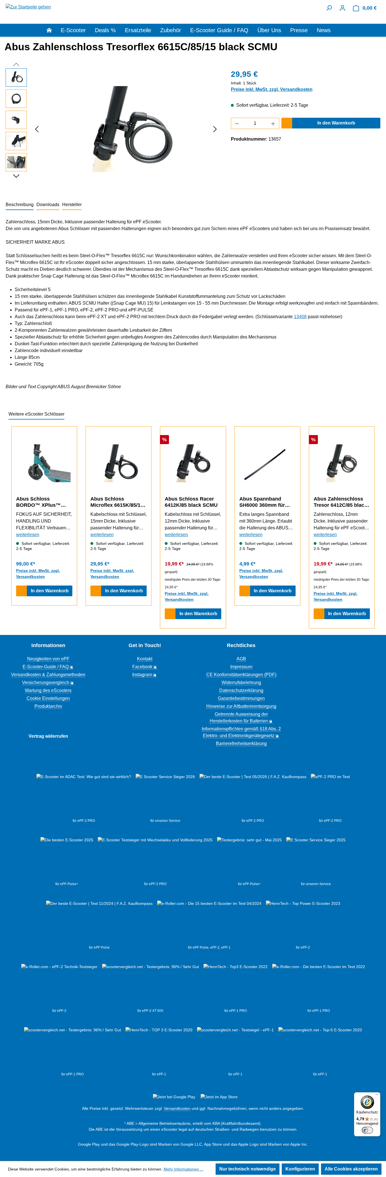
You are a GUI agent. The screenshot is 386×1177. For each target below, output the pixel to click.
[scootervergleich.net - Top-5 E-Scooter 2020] (320, 1049)
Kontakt (144, 658)
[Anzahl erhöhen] (273, 123)
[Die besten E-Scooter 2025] (66, 859)
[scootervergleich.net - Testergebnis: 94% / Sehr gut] (235, 1049)
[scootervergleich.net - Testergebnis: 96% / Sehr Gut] (72, 1049)
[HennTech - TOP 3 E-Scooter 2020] (158, 1049)
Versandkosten (177, 1108)
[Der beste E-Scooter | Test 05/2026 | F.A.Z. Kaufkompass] (252, 796)
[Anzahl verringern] (237, 123)
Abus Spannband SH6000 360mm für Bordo (262, 502)
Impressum (241, 666)
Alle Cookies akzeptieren (351, 1169)
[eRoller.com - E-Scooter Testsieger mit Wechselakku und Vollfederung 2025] (155, 859)
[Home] (54, 30)
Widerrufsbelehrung (241, 682)
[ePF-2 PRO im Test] (330, 796)
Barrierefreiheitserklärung (241, 743)
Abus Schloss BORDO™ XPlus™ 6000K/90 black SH (38, 502)
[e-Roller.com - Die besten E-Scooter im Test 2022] (318, 986)
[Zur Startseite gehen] (28, 6)
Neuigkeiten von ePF (48, 658)
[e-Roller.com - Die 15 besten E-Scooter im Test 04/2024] (209, 922)
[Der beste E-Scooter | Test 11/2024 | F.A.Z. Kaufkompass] (99, 922)
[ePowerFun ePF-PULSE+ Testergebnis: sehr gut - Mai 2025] (249, 859)
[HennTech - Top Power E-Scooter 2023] (303, 922)
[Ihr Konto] (342, 8)
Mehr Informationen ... (183, 1169)
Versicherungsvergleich (45, 682)
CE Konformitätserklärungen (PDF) (241, 674)
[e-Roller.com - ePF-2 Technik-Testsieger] (59, 986)
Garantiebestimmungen (241, 698)
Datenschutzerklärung (241, 690)
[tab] (20, 205)
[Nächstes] (215, 129)
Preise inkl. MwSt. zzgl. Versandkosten (272, 89)
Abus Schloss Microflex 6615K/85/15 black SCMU (116, 502)
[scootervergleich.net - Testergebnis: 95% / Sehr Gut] (150, 986)
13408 (300, 316)
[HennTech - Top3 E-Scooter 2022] (235, 986)
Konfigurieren (300, 1169)
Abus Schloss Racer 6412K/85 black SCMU (191, 502)
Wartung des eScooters (48, 690)
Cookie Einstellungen (48, 698)
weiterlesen (27, 534)
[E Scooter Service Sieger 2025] (316, 859)
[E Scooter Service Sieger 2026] (165, 796)
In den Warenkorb (336, 123)
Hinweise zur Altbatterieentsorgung (241, 706)
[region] (112, 129)
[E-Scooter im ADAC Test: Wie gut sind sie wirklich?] (83, 796)
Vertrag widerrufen (48, 736)
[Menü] (377, 1095)
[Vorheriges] (36, 129)
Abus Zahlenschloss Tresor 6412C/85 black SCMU (340, 502)
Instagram (142, 674)
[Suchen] (329, 8)
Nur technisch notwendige (247, 1169)
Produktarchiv (48, 706)
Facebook (142, 666)
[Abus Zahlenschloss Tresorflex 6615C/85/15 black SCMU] (126, 129)
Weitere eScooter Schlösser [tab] (36, 414)
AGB (241, 658)
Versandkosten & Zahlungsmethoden (48, 674)
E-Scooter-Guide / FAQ (46, 666)
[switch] (367, 1130)
